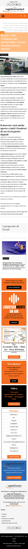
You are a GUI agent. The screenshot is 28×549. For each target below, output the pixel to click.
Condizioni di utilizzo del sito (13, 546)
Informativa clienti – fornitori (10, 544)
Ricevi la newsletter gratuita (7, 211)
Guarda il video (14, 404)
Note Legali (22, 544)
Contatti (4, 516)
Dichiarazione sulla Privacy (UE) (9, 523)
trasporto (3, 114)
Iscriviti (14, 381)
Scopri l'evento (14, 357)
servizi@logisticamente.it (15, 506)
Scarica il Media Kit (14, 287)
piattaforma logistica (13, 146)
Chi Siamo (4, 514)
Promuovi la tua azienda (8, 519)
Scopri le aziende (14, 457)
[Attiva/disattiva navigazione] (24, 16)
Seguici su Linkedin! (14, 478)
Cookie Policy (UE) (6, 521)
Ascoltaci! (14, 322)
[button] (21, 16)
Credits (14, 541)
